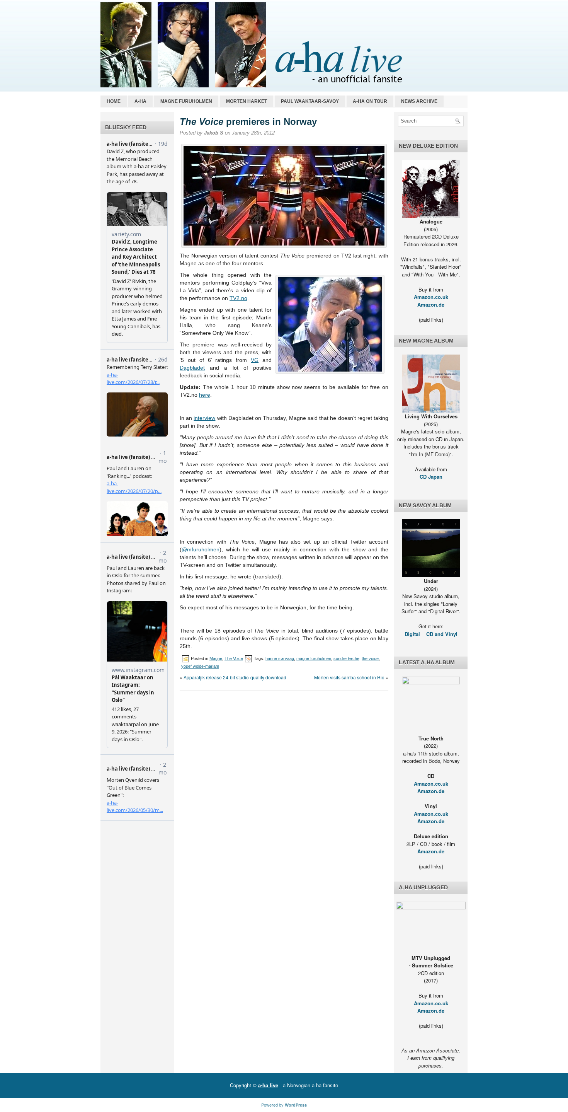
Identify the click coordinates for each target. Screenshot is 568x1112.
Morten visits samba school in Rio (349, 677)
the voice (370, 658)
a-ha (140, 101)
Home (114, 101)
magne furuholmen (313, 658)
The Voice (233, 658)
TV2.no (238, 298)
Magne (215, 658)
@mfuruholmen (200, 549)
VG (254, 360)
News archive (419, 101)
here (204, 395)
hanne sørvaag (279, 658)
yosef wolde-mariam (200, 666)
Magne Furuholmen (186, 101)
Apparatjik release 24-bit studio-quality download (235, 677)
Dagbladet (192, 368)
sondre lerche (346, 658)
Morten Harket (246, 101)
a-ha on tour (370, 101)
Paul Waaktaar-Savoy (310, 101)
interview (204, 418)
